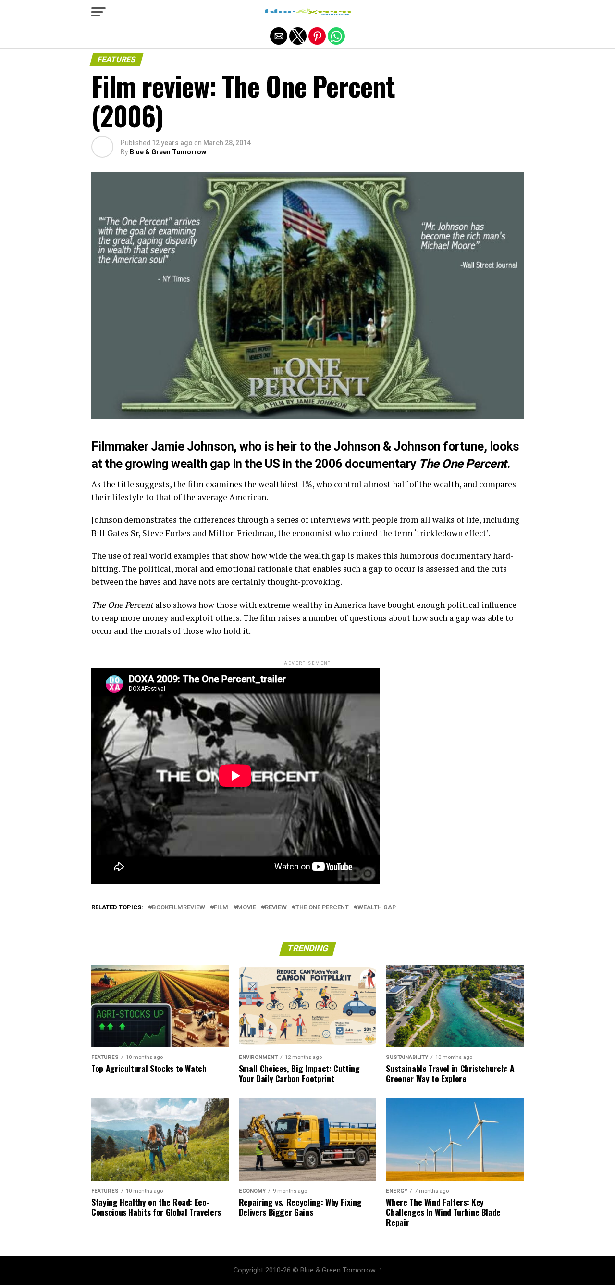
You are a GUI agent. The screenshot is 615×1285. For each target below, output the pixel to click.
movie (246, 908)
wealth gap (200, 463)
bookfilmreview (178, 908)
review (276, 908)
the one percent (322, 908)
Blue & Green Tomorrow (168, 152)
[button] (98, 12)
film (221, 908)
